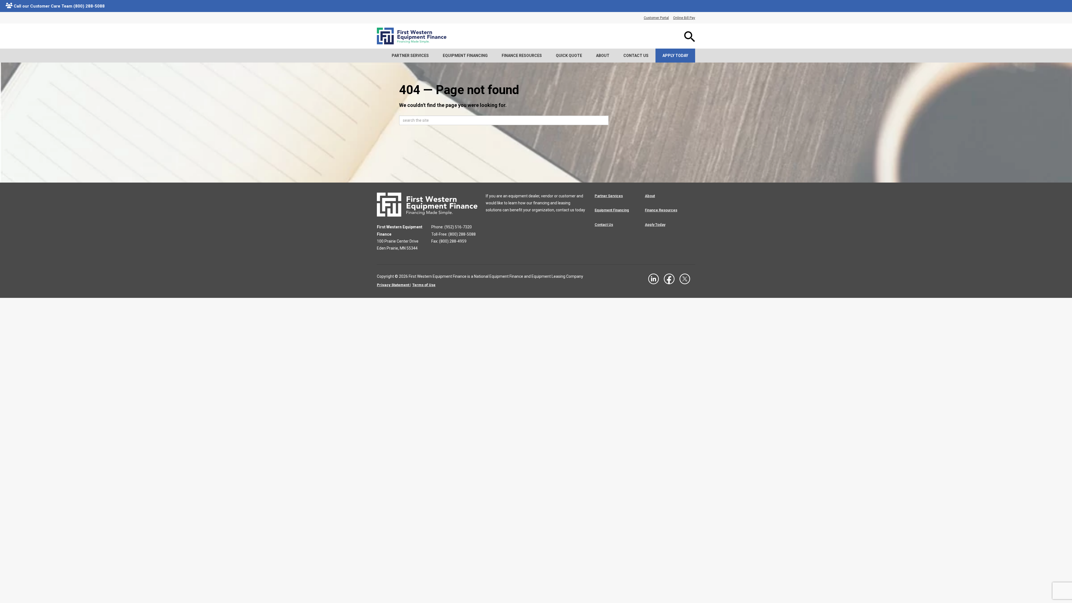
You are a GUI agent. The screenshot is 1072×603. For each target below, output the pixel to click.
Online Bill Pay (684, 18)
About (602, 55)
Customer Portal (656, 18)
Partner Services (410, 55)
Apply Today (675, 55)
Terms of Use (424, 285)
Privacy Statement (393, 285)
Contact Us (636, 55)
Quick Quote (569, 55)
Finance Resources (522, 55)
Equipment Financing (465, 55)
